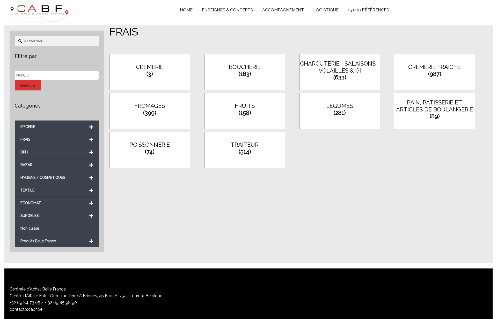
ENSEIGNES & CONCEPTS (227, 10)
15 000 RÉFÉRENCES (368, 10)
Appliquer (27, 85)
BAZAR (56, 165)
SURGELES (56, 216)
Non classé (29, 228)
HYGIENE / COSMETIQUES (56, 178)
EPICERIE (56, 127)
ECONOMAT (56, 203)
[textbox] (58, 75)
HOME (186, 10)
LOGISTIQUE (326, 10)
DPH (56, 152)
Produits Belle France (56, 241)
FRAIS (56, 139)
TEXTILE (56, 190)
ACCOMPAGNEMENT (283, 10)
